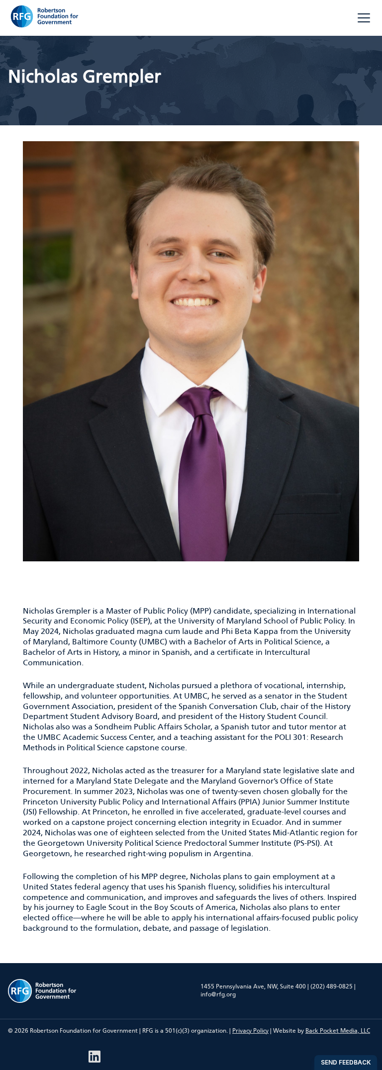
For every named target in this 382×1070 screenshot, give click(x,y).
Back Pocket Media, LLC (337, 1030)
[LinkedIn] (94, 1057)
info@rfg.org (218, 994)
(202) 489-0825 (331, 986)
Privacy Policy (250, 1030)
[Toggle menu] (364, 17)
